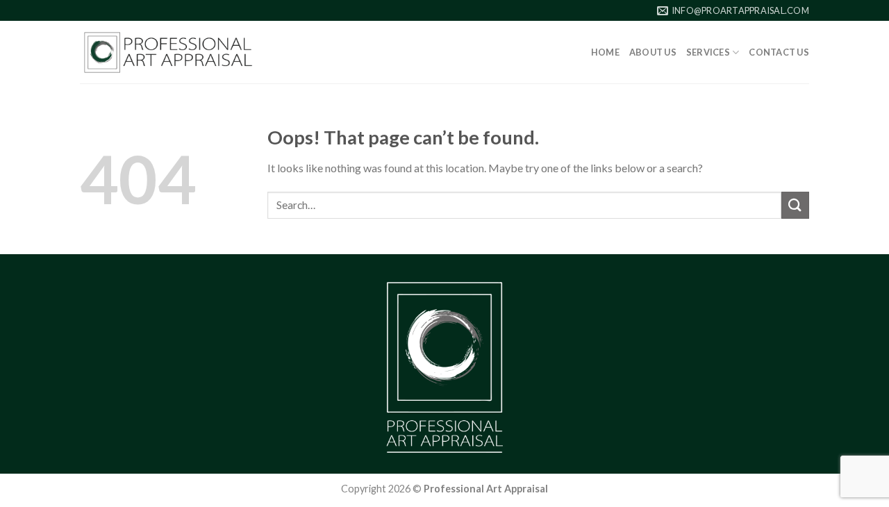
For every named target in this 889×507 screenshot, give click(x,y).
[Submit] (795, 205)
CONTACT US (779, 52)
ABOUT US (652, 52)
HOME (605, 52)
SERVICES (708, 52)
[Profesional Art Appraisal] (168, 52)
